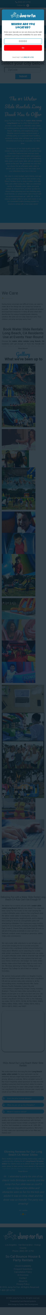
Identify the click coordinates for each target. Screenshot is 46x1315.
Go (23, 48)
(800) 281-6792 (28, 57)
